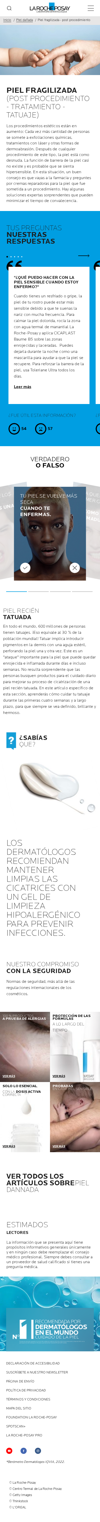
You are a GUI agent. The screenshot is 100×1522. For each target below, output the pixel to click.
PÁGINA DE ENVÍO (20, 1381)
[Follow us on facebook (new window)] (24, 1451)
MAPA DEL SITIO (18, 1408)
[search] (9, 8)
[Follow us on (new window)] (38, 1451)
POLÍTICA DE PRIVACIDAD (26, 1390)
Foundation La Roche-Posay (31, 1417)
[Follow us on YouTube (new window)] (9, 1451)
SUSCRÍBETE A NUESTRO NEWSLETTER (37, 1372)
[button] (16, 591)
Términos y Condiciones (28, 1399)
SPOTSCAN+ (16, 1426)
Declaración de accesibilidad (33, 1363)
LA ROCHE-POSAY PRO (24, 1435)
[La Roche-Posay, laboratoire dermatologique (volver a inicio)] (50, 8)
